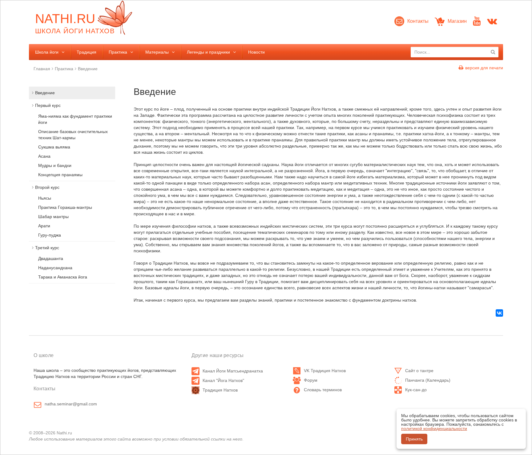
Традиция (86, 52)
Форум (310, 380)
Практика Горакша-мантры (65, 207)
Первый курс (48, 105)
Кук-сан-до (416, 389)
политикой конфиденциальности (434, 428)
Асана (44, 156)
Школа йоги (46, 52)
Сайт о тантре (419, 370)
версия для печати (484, 67)
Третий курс (47, 247)
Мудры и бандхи (54, 165)
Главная (42, 68)
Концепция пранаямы (60, 174)
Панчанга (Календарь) (427, 380)
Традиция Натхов (220, 390)
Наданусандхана (55, 267)
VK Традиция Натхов (325, 370)
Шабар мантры (53, 216)
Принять (414, 439)
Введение (88, 68)
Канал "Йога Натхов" (223, 380)
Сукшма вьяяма (54, 146)
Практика (118, 52)
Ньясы (44, 198)
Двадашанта (50, 258)
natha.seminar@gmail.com (71, 403)
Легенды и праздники (208, 52)
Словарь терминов (323, 389)
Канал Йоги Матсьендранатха (233, 370)
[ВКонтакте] (499, 313)
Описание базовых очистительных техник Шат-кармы (73, 134)
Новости (256, 52)
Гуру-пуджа (49, 235)
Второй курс (47, 187)
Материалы (157, 52)
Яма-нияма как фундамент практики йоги (75, 119)
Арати (44, 225)
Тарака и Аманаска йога (62, 276)
